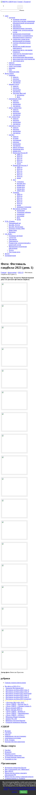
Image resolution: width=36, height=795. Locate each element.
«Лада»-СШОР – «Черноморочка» (17, 713)
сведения (12, 17)
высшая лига (21, 183)
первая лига (17, 151)
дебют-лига (21, 191)
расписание (17, 81)
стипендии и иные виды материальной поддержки (21, 40)
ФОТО (7, 254)
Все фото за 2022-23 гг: (13, 686)
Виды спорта (9, 73)
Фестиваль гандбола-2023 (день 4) (17, 692)
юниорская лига (18, 149)
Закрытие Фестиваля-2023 (15, 688)
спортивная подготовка (13, 738)
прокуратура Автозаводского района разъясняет (23, 54)
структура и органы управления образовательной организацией (24, 22)
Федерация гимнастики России (15, 767)
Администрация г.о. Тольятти (15, 778)
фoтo (18, 218)
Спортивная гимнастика (13, 755)
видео (19, 219)
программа (20, 216)
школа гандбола (18, 147)
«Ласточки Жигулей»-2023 (15, 702)
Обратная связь (14, 72)
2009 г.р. (19, 154)
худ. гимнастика (14, 117)
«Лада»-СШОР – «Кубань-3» (15, 711)
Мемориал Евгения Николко (15, 720)
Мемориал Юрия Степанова (15, 717)
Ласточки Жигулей (19, 93)
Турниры (16, 192)
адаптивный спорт (15, 99)
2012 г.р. (19, 160)
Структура (12, 237)
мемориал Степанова (24, 207)
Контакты (12, 232)
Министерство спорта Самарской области (19, 776)
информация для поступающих (15, 736)
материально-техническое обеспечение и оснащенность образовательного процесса (23, 35)
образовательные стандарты (22, 28)
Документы (13, 239)
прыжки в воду (14, 84)
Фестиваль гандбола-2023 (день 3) (17, 695)
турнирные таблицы (24, 212)
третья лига (21, 189)
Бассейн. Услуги (14, 225)
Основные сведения (15, 236)
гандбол (11, 135)
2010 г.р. (19, 156)
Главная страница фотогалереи (15, 683)
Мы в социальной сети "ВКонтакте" (17, 769)
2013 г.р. (19, 162)
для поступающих (15, 64)
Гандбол (7, 750)
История (8, 731)
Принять (23, 792)
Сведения (8, 732)
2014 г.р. (19, 176)
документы (16, 25)
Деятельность (13, 241)
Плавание (8, 752)
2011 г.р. (19, 158)
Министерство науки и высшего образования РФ (16, 774)
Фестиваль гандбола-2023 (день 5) (17, 690)
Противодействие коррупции (15, 742)
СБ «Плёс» (8, 234)
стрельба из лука (14, 126)
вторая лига (21, 187)
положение (20, 214)
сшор (6, 16)
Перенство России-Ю (20, 153)
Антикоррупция (10, 255)
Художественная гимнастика (14, 757)
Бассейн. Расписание (16, 227)
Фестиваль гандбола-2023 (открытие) (18, 699)
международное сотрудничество (24, 59)
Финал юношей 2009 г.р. (14, 708)
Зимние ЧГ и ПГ (11, 719)
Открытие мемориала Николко (16, 722)
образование (17, 26)
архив (19, 163)
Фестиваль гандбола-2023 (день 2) (17, 697)
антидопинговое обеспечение (23, 57)
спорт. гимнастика (15, 108)
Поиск (22, 10)
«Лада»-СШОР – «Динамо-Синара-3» (18, 706)
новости (11, 63)
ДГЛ (14, 180)
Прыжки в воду (10, 754)
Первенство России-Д (20, 165)
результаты (20, 95)
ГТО (10, 70)
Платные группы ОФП (17, 228)
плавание (12, 75)
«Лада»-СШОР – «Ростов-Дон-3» (17, 704)
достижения (17, 140)
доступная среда (18, 61)
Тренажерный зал (15, 223)
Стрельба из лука (10, 759)
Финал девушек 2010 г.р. (14, 710)
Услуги (11, 250)
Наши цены (13, 230)
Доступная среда (14, 252)
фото (18, 97)
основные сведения (19, 19)
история (15, 138)
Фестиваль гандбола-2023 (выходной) (19, 693)
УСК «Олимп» (10, 221)
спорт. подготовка (15, 66)
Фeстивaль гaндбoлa (20, 209)
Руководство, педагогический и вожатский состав (19, 244)
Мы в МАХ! (9, 771)
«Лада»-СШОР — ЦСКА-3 (15, 715)
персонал (12, 68)
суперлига (20, 181)
